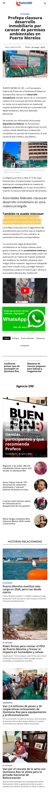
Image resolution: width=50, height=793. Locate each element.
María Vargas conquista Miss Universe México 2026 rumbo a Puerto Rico (17, 521)
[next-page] (43, 402)
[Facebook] (6, 351)
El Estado (25, 14)
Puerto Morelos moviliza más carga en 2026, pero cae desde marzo (22, 589)
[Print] (31, 351)
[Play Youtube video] (25, 290)
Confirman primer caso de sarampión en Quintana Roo (12, 367)
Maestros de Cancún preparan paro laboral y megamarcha (36, 367)
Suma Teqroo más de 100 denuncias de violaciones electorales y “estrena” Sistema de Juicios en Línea (15, 486)
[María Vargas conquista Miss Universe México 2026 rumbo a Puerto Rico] (40, 521)
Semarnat (40, 338)
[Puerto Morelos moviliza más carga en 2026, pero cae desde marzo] (25, 564)
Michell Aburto (11, 454)
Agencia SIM (15, 47)
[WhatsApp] (18, 351)
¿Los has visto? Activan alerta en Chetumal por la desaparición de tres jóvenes (17, 503)
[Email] (25, 351)
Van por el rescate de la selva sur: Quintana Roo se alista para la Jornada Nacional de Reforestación (24, 773)
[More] (43, 351)
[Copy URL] (37, 351)
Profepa (15, 338)
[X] (12, 351)
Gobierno (7, 703)
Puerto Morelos (27, 338)
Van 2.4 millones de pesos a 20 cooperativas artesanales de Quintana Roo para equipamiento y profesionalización (24, 710)
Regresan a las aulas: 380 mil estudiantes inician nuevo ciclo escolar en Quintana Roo (17, 468)
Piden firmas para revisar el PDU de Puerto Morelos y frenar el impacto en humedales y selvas (24, 649)
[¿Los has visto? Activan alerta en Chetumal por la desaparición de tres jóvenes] (40, 503)
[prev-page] (38, 402)
